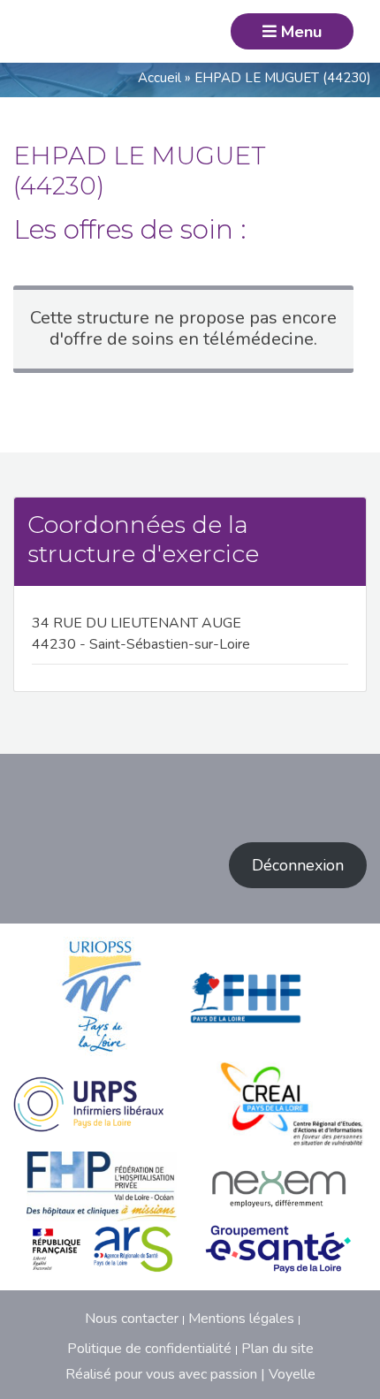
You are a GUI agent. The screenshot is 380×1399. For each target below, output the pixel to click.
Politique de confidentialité (149, 1348)
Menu (299, 31)
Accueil (159, 78)
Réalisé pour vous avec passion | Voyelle (190, 1374)
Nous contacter (132, 1318)
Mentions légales (241, 1318)
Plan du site (277, 1348)
